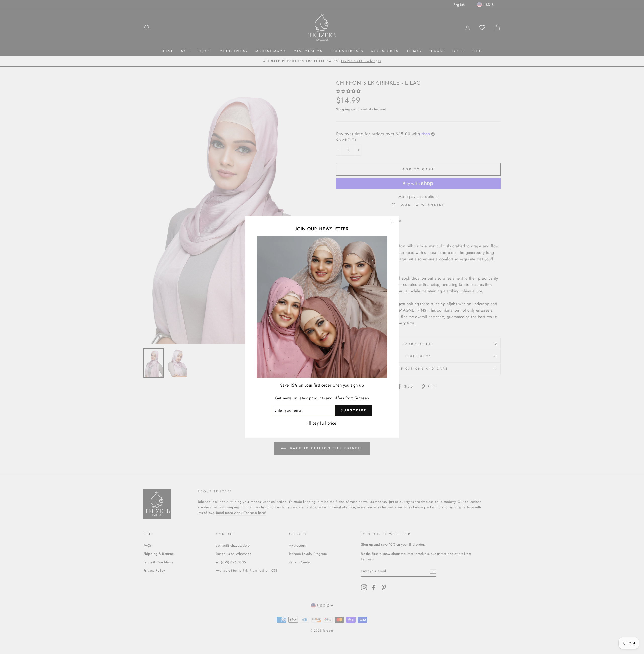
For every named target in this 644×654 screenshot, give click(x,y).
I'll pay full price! (322, 423)
